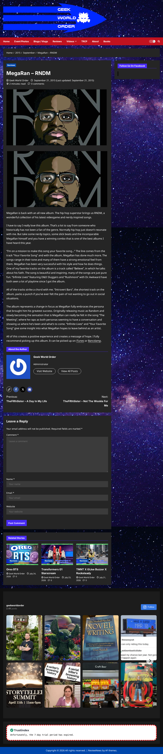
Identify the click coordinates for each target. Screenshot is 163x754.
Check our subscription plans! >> (95, 735)
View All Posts (69, 371)
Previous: (26, 399)
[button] (9, 389)
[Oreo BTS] (22, 554)
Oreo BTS (12, 569)
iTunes (80, 340)
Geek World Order (18, 80)
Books (106, 41)
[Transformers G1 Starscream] (57, 554)
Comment (12, 434)
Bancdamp (94, 340)
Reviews (57, 41)
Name (10, 479)
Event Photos (21, 41)
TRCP (84, 41)
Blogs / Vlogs (41, 41)
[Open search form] (159, 41)
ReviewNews (95, 750)
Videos (70, 41)
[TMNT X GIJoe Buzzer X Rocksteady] (92, 554)
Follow (151, 607)
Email (10, 492)
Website (10, 506)
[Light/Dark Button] (152, 41)
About (95, 41)
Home (6, 41)
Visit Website (44, 371)
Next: (85, 401)
